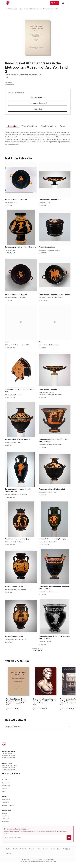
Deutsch (46, 849)
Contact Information (48, 859)
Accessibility (6, 785)
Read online (37, 109)
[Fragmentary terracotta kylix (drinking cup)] (21, 369)
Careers (4, 813)
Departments (6, 783)
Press (4, 791)
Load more (36, 650)
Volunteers (5, 816)
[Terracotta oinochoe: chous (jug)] (21, 519)
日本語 (53, 849)
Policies (4, 788)
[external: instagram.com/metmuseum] (10, 773)
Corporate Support (7, 805)
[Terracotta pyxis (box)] (54, 227)
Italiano (39, 849)
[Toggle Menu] (68, 3)
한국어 (59, 849)
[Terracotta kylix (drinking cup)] (21, 179)
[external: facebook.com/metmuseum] (3, 773)
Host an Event (6, 802)
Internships (5, 821)
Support (4, 796)
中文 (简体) (66, 849)
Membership (6, 799)
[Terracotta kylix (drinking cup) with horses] (54, 274)
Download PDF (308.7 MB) (37, 103)
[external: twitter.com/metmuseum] (5, 773)
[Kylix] (21, 322)
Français (31, 849)
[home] (6, 9)
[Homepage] (8, 3)
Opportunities (6, 810)
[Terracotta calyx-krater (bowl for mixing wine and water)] (54, 419)
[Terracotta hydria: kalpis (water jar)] (21, 419)
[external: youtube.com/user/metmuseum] (16, 773)
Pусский (8, 853)
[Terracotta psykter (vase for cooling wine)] (21, 227)
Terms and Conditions (27, 859)
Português (23, 849)
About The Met (6, 780)
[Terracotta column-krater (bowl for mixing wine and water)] (54, 616)
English (8, 849)
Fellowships (5, 818)
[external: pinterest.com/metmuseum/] (8, 773)
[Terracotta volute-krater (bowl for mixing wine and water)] (54, 566)
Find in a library (36, 97)
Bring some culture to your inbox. (16, 829)
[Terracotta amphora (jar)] (21, 566)
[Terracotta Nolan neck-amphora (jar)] (54, 519)
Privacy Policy (38, 859)
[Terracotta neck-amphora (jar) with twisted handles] (21, 469)
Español (15, 849)
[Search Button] (63, 3)
